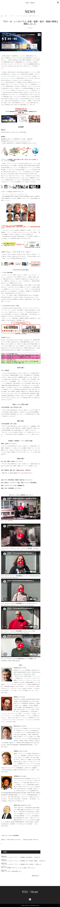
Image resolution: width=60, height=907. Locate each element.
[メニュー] (58, 2)
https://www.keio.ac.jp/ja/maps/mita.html (21, 141)
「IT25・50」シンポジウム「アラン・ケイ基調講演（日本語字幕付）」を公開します (20, 857)
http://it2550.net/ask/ (6, 64)
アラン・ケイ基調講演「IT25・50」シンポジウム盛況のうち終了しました (18, 867)
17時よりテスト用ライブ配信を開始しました (11, 871)
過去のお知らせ (35, 875)
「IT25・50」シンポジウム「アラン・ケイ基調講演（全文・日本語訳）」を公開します (21, 864)
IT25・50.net (30, 3)
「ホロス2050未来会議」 (30, 686)
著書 (30, 688)
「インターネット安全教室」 (10, 684)
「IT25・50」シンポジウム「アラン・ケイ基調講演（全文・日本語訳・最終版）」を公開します (23, 860)
